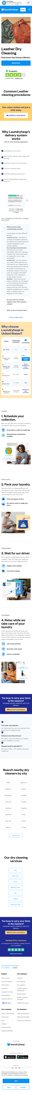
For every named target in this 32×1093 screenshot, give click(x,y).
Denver (24, 821)
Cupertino (8, 814)
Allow (16, 1081)
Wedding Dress (15, 887)
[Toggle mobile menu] (29, 10)
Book (23, 9)
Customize (23, 1087)
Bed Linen (15, 876)
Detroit (8, 827)
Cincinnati (8, 808)
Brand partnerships (23, 1017)
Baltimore (24, 782)
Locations (4, 988)
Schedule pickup (26, 359)
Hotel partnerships (23, 1013)
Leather (15, 899)
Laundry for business (24, 1020)
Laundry (19, 978)
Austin (8, 782)
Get (28, 3)
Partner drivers (6, 1027)
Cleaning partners (7, 1031)
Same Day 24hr (15, 904)
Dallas (24, 814)
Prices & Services (6, 981)
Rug (15, 870)
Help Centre (5, 985)
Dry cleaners (21, 985)
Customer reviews (7, 992)
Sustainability (5, 995)
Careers (3, 1024)
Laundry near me (6, 999)
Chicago (24, 802)
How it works (5, 978)
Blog (2, 1020)
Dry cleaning (5, 968)
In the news (5, 1017)
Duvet (15, 881)
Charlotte (8, 802)
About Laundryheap (7, 1013)
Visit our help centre (16, 317)
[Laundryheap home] (9, 9)
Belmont (8, 789)
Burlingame (8, 795)
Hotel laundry (21, 994)
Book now (16, 63)
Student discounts (23, 1003)
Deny (8, 1087)
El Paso (23, 827)
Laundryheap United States (10, 965)
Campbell (24, 795)
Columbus (24, 808)
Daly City (8, 821)
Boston (24, 789)
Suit (15, 893)
